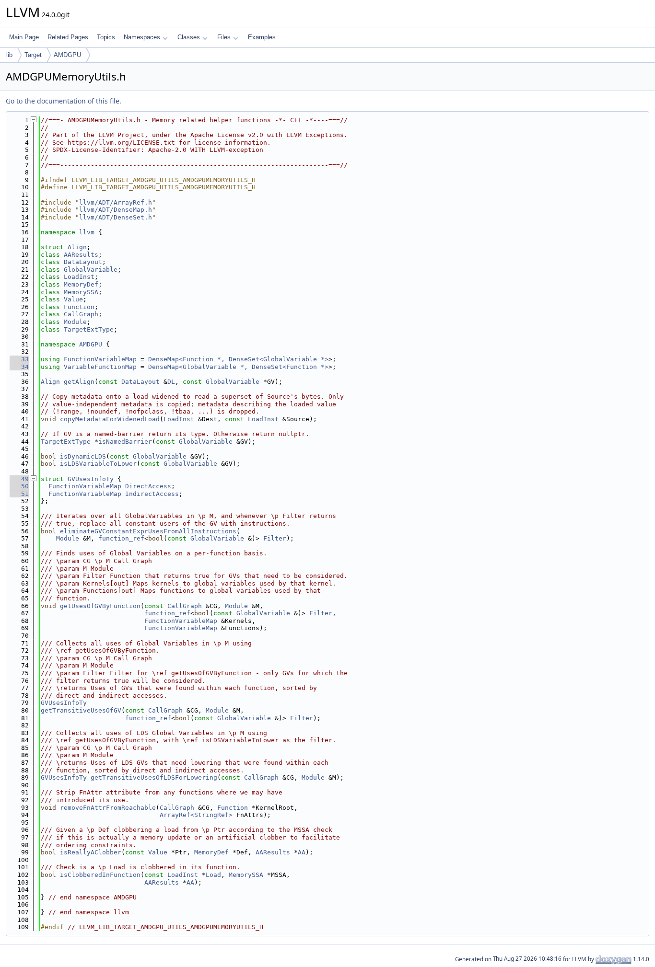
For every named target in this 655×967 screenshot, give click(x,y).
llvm (86, 232)
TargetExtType (89, 329)
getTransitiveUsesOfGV (81, 710)
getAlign (79, 381)
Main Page (24, 37)
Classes (188, 37)
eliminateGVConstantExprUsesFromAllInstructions (148, 531)
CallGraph (81, 314)
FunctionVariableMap (100, 359)
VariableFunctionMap (100, 366)
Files (224, 37)
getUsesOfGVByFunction (100, 606)
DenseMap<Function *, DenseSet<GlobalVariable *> (238, 359)
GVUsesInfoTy (91, 479)
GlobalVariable (90, 269)
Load (213, 874)
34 (19, 366)
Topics (106, 37)
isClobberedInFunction (100, 874)
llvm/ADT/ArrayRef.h (115, 202)
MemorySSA (81, 292)
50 (19, 486)
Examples (262, 37)
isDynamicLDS (83, 456)
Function (79, 307)
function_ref (121, 538)
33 (19, 359)
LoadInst (79, 276)
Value (73, 299)
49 (19, 479)
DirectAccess (148, 486)
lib (9, 54)
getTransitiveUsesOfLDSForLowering (154, 777)
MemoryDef (81, 284)
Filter (274, 538)
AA (301, 852)
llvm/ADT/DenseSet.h (115, 217)
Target (33, 54)
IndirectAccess (152, 493)
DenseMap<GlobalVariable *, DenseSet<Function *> (238, 366)
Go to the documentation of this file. (63, 100)
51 (19, 493)
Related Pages (67, 37)
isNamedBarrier (125, 441)
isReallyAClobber (90, 852)
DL (171, 381)
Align (77, 247)
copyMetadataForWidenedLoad (110, 419)
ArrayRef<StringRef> (196, 814)
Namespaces (142, 37)
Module (75, 321)
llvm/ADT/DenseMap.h (115, 209)
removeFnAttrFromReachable (108, 807)
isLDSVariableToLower (98, 463)
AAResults (81, 254)
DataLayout (83, 261)
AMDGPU (67, 54)
